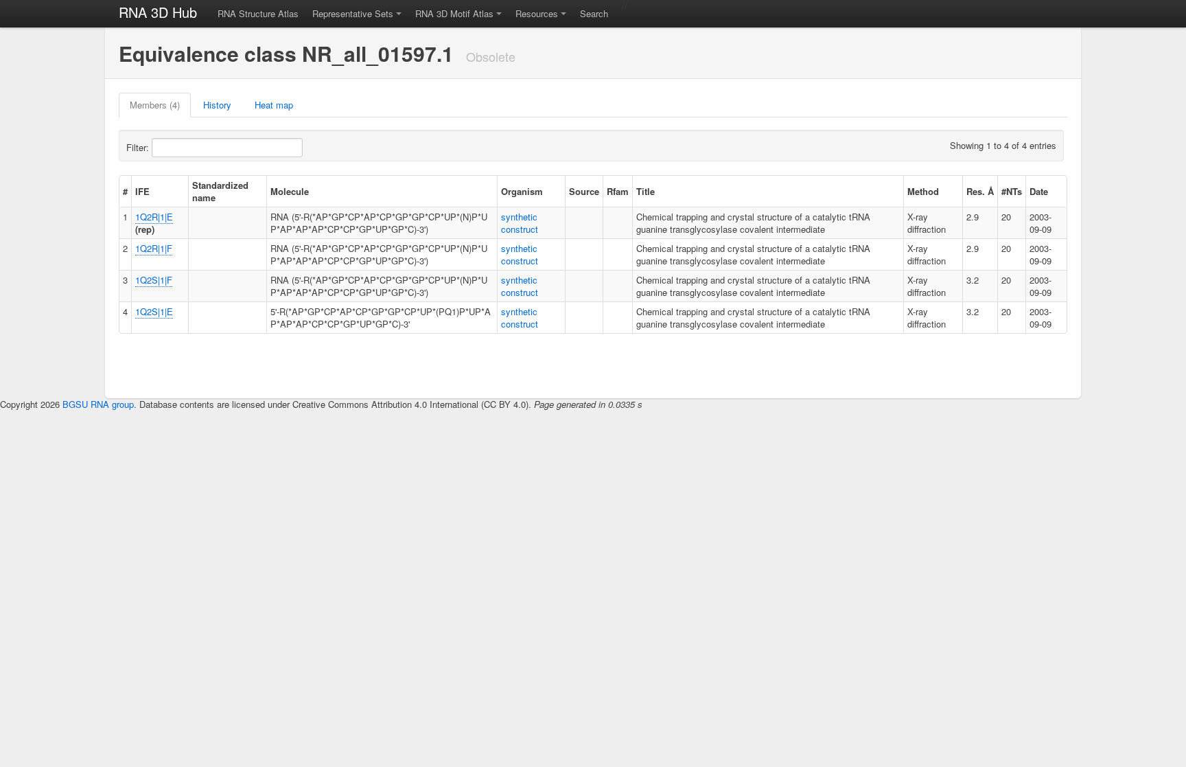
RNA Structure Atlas (258, 13)
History (217, 104)
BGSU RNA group (98, 404)
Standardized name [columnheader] (220, 191)
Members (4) (155, 104)
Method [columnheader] (923, 191)
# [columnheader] (125, 191)
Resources (536, 13)
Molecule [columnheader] (289, 191)
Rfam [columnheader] (618, 191)
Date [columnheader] (1039, 191)
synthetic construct (519, 223)
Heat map (274, 104)
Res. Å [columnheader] (980, 191)
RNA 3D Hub (158, 12)
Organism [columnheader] (522, 191)
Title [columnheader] (645, 191)
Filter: (139, 147)
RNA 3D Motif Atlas (454, 13)
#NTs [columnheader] (1011, 191)
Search (594, 13)
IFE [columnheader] (142, 191)
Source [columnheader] (584, 191)
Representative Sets (352, 13)
